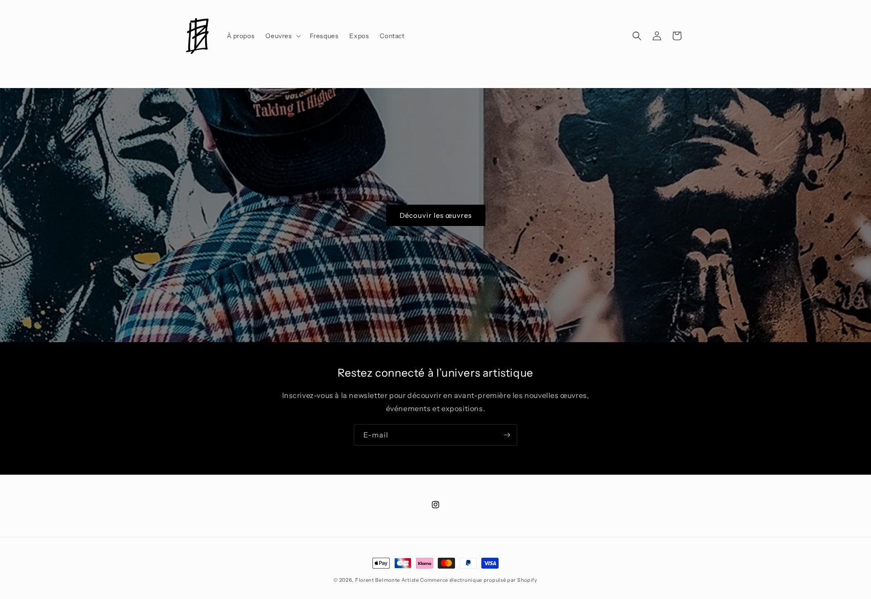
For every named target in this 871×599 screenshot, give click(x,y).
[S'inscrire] (507, 435)
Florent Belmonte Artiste (387, 580)
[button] (282, 35)
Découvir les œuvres (436, 215)
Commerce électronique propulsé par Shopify (478, 580)
